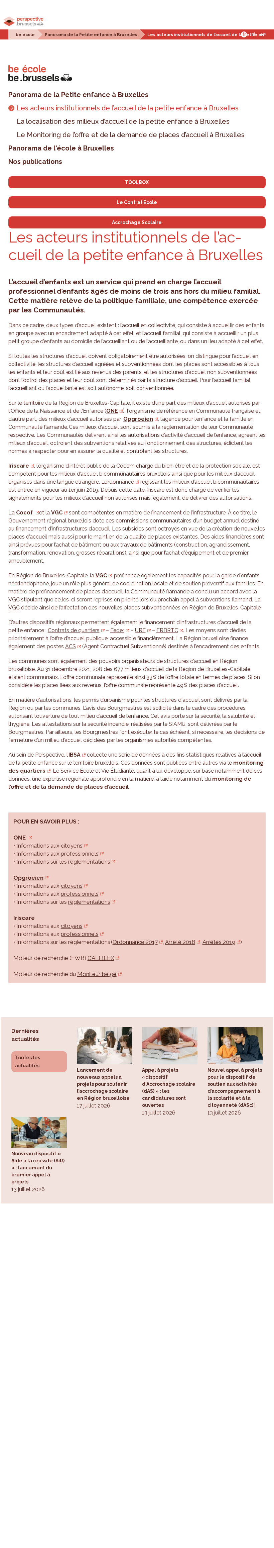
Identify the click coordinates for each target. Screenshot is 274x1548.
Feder (117, 630)
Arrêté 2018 (180, 942)
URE (140, 630)
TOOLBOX (137, 182)
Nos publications (35, 162)
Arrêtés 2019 (218, 942)
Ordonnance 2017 (135, 942)
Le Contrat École (137, 202)
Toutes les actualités (27, 1061)
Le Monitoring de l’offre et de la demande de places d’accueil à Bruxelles (131, 135)
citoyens (72, 845)
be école (25, 34)
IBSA (74, 755)
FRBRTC (167, 630)
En (263, 34)
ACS (70, 646)
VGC (56, 512)
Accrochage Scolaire (137, 222)
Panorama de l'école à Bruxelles (61, 148)
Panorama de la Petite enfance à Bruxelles (91, 34)
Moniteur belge (97, 974)
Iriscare (18, 466)
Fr (244, 34)
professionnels (80, 853)
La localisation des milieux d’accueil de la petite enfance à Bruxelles (123, 121)
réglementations (89, 861)
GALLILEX (101, 958)
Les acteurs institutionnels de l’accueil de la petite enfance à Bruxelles (128, 108)
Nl (253, 34)
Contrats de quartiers (74, 630)
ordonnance (119, 482)
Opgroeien (138, 419)
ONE (112, 411)
